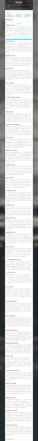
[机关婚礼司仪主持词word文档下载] (23, 174)
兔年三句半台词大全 (26, 16)
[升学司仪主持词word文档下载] (6, 298)
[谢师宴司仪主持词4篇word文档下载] (6, 394)
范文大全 (9, 439)
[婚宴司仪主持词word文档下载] (24, 187)
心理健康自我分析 (18, 14)
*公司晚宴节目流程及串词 (13, 370)
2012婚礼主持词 (11, 190)
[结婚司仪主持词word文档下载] (29, 121)
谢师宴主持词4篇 (11, 383)
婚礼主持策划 (10, 83)
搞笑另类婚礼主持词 (11, 330)
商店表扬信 (8, 14)
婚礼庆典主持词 (10, 232)
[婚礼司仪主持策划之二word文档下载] (6, 327)
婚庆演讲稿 (9, 68)
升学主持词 (9, 287)
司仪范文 (19, 2)
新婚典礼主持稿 (10, 397)
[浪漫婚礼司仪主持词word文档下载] (29, 65)
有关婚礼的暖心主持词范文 (13, 97)
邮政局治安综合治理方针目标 (10, 16)
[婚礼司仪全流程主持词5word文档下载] (7, 312)
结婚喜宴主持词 (10, 25)
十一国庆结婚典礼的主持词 (13, 259)
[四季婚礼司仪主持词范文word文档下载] (12, 161)
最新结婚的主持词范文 (12, 343)
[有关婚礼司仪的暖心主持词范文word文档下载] (8, 108)
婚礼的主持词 (10, 41)
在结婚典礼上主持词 (11, 410)
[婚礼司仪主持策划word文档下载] (11, 94)
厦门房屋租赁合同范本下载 (10, 15)
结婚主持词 (9, 111)
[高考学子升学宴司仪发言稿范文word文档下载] (31, 134)
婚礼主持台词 (10, 246)
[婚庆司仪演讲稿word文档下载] (11, 79)
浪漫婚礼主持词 (10, 55)
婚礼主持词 (9, 137)
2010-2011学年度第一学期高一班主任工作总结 (29, 15)
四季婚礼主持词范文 (11, 150)
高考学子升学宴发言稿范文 (13, 124)
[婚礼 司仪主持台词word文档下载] (25, 256)
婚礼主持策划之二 (11, 315)
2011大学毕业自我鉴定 (18, 15)
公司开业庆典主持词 (11, 425)
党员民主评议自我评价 (18, 16)
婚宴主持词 (9, 177)
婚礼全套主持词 (10, 218)
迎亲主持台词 (10, 205)
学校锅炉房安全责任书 (27, 14)
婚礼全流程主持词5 (11, 301)
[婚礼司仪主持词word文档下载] (23, 147)
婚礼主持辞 (9, 356)
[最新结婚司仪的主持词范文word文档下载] (30, 353)
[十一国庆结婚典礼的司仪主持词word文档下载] (30, 269)
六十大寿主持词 (10, 272)
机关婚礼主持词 (10, 164)
